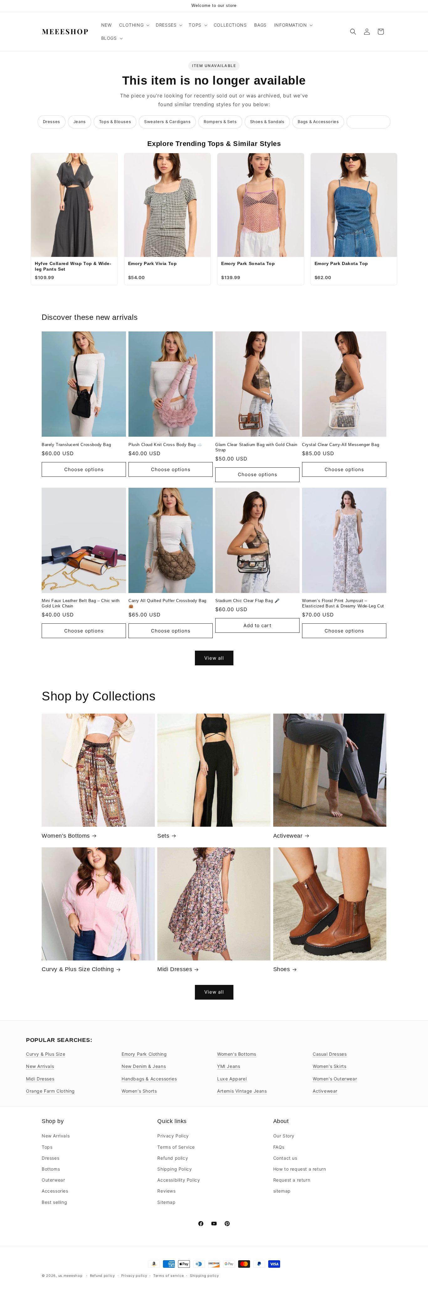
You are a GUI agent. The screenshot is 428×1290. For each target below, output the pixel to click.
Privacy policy (134, 1275)
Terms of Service (176, 1146)
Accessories (55, 1191)
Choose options (84, 469)
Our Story (284, 1135)
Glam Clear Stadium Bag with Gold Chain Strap (256, 447)
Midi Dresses (174, 969)
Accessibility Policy (178, 1180)
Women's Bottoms (66, 836)
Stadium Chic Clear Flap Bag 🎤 (247, 600)
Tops (47, 1146)
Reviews (166, 1191)
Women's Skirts (329, 1066)
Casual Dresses (330, 1054)
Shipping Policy (174, 1169)
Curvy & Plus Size (45, 1054)
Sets (163, 836)
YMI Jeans (228, 1066)
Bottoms (51, 1169)
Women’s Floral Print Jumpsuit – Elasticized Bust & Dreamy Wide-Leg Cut (343, 603)
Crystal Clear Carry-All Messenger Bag (340, 444)
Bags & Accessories (318, 121)
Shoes (281, 969)
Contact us (285, 1158)
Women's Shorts (139, 1091)
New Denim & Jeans (144, 1066)
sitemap (282, 1191)
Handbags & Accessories (149, 1078)
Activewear (288, 836)
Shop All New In (368, 121)
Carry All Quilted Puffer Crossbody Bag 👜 (167, 603)
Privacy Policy (173, 1135)
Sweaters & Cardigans (167, 121)
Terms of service (168, 1275)
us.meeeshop (70, 1275)
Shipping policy (204, 1275)
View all (214, 658)
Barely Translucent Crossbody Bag (76, 444)
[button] (133, 25)
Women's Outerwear (335, 1078)
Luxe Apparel (232, 1078)
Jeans (79, 121)
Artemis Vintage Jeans (242, 1091)
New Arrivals (40, 1066)
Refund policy (172, 1158)
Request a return (292, 1180)
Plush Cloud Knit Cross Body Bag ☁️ (165, 444)
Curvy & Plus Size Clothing (78, 969)
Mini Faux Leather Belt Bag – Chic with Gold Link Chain (81, 603)
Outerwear (53, 1180)
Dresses (51, 121)
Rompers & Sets (220, 121)
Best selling (54, 1201)
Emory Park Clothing (144, 1054)
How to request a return (299, 1169)
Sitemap (166, 1201)
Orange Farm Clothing (50, 1091)
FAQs (278, 1146)
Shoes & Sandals (267, 121)
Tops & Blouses (115, 121)
